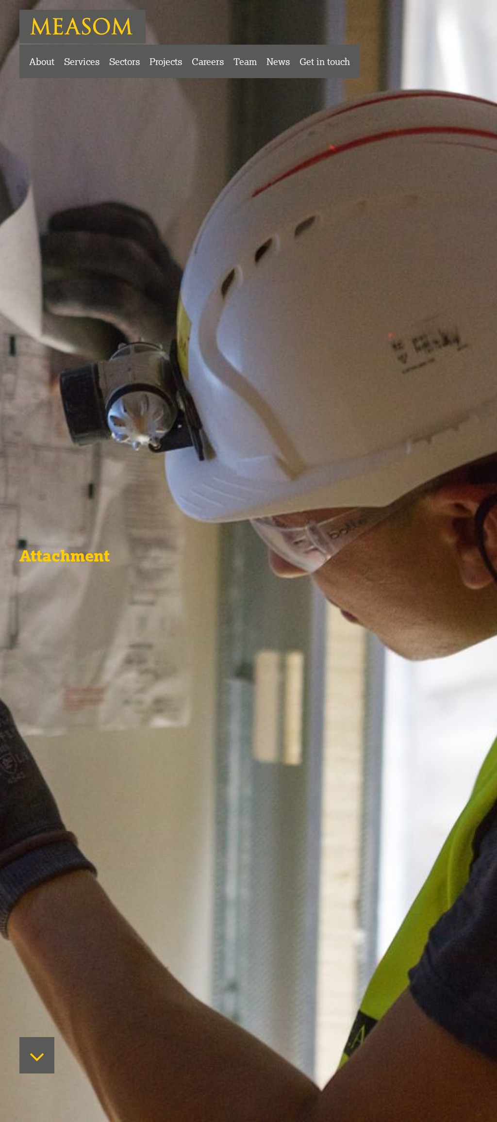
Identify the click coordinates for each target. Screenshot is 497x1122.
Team (245, 61)
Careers (208, 61)
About (41, 61)
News (278, 61)
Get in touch (324, 61)
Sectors (124, 61)
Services (81, 61)
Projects (165, 61)
